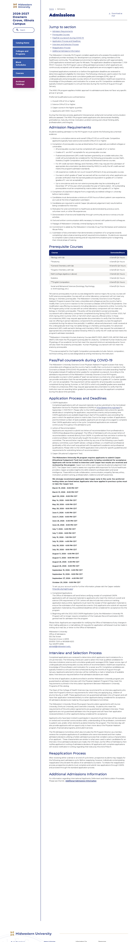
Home (51, 9)
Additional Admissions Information (66, 51)
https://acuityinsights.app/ (62, 589)
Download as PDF (117, 15)
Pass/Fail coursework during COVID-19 (68, 38)
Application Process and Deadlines (66, 41)
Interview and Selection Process (65, 44)
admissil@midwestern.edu (60, 646)
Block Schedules (21, 63)
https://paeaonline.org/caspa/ (108, 408)
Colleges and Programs (22, 52)
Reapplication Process (61, 48)
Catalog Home (22, 43)
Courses (20, 73)
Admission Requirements (62, 31)
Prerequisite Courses (61, 35)
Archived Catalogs (20, 82)
